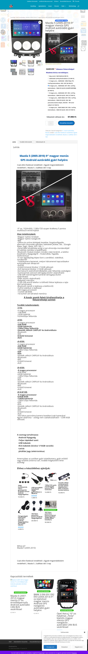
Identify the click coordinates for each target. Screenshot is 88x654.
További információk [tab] (26, 142)
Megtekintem (79, 647)
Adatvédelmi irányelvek (20, 642)
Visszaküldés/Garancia (65, 1)
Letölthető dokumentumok (46, 1)
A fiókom (56, 1)
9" (63, 130)
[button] (84, 632)
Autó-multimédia (20, 17)
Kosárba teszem (66, 123)
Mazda (47, 132)
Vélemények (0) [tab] (40, 142)
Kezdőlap (12, 17)
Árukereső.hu (13, 646)
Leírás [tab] (14, 142)
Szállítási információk (32, 1)
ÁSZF (10, 642)
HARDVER (60, 71)
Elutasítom (64, 647)
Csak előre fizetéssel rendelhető (63, 132)
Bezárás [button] (74, 653)
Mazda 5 (65, 135)
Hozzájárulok (50, 647)
